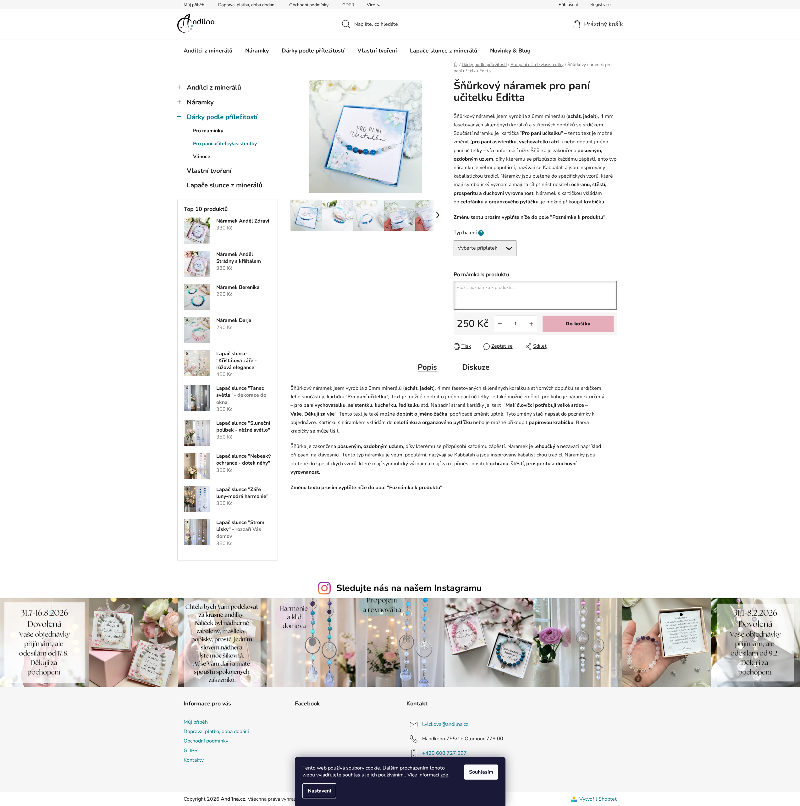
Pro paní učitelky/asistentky (225, 143)
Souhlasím (481, 772)
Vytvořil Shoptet (598, 799)
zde (444, 774)
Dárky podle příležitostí (222, 117)
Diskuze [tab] (475, 367)
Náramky (200, 102)
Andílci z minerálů (214, 87)
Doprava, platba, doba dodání (246, 5)
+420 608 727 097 (444, 753)
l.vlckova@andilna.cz (445, 724)
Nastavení (319, 790)
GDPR (348, 5)
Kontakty (194, 760)
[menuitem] (208, 50)
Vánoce (201, 156)
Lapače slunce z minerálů (224, 185)
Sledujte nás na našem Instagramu (409, 588)
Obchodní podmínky (308, 5)
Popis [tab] (427, 367)
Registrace (600, 5)
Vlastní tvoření (209, 170)
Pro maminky (208, 130)
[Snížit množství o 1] (500, 324)
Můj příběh (194, 5)
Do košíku (578, 323)
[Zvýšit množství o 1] (531, 324)
